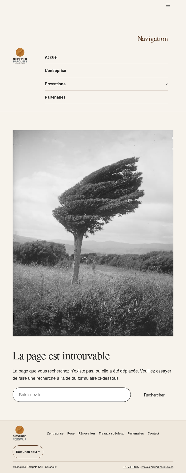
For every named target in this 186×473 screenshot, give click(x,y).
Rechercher (154, 395)
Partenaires (136, 433)
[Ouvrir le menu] (168, 5)
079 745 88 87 (131, 467)
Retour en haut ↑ (28, 452)
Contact (153, 433)
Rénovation (86, 433)
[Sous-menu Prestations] (166, 84)
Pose (71, 433)
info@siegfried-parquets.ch (157, 467)
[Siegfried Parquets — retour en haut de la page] (20, 55)
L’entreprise (55, 433)
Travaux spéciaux (111, 433)
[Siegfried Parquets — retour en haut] (20, 433)
